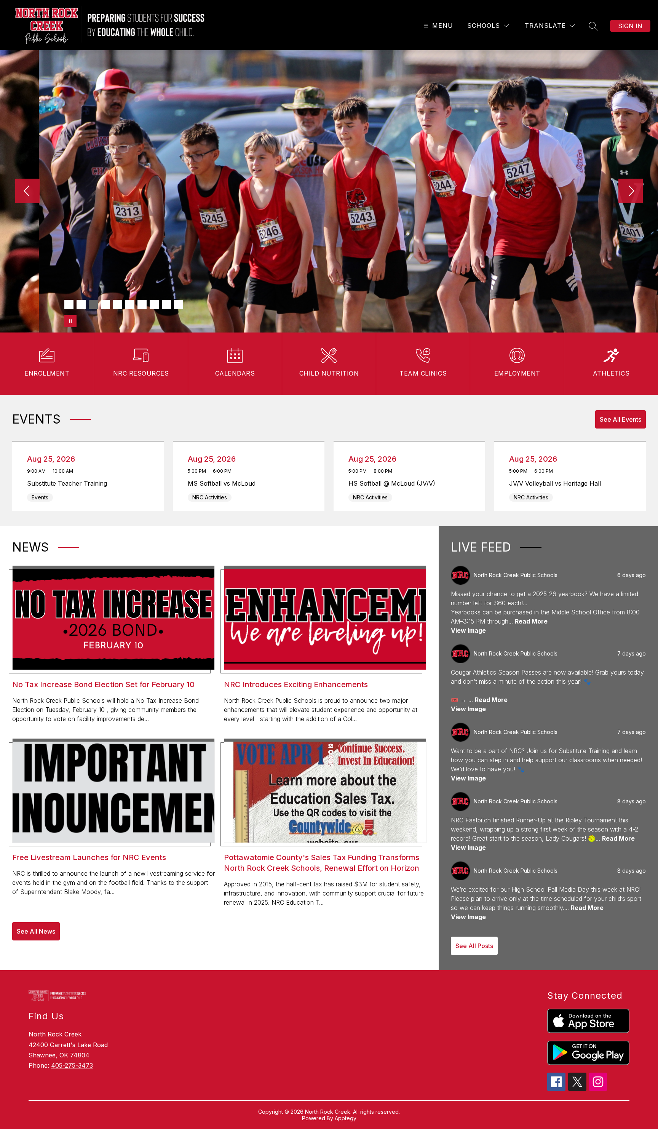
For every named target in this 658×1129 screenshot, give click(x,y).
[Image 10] (178, 304)
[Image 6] (129, 304)
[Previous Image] (27, 192)
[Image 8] (154, 304)
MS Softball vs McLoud (224, 483)
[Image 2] (81, 304)
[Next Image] (630, 192)
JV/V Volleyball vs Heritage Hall (557, 483)
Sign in (630, 26)
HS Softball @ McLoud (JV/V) (393, 483)
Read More (531, 621)
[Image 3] (93, 304)
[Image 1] (68, 304)
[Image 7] (142, 304)
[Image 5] (117, 304)
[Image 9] (166, 304)
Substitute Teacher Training (69, 483)
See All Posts (474, 946)
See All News (36, 931)
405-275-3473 (72, 1065)
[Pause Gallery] (70, 321)
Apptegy (345, 1118)
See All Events (620, 419)
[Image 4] (105, 304)
